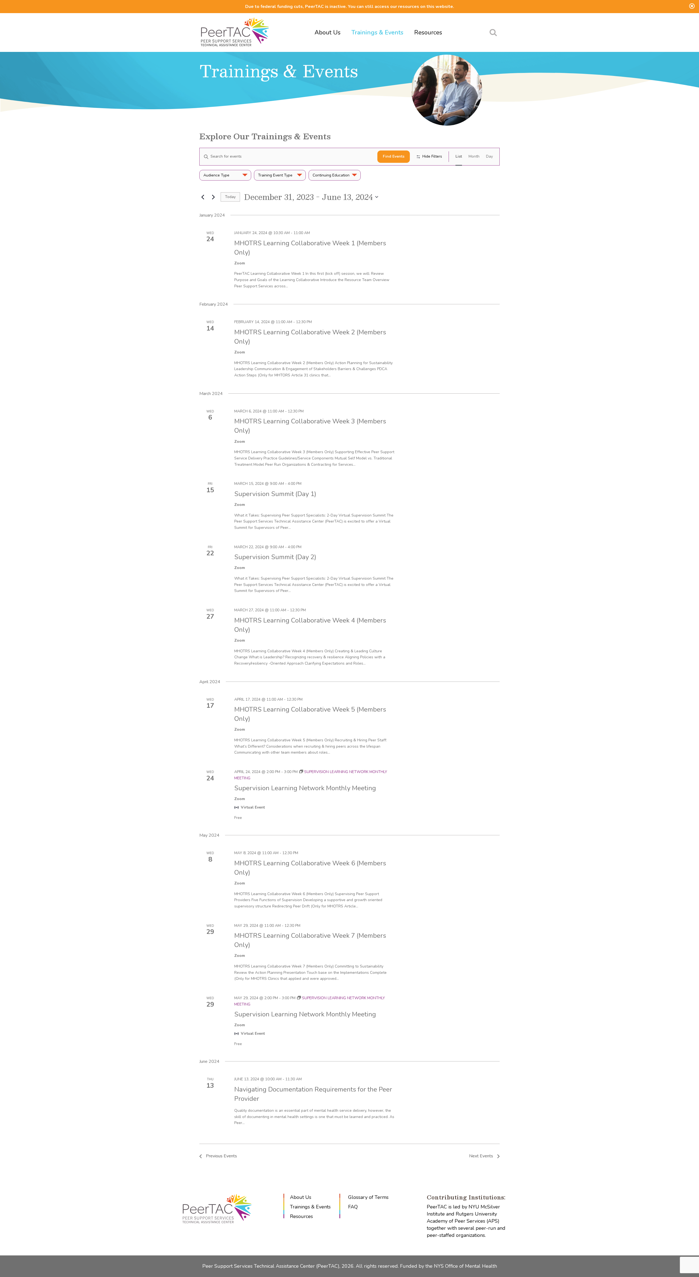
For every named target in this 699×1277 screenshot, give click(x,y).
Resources (428, 32)
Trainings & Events (377, 32)
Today (230, 196)
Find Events (393, 156)
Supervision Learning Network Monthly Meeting (305, 788)
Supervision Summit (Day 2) (275, 557)
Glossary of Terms (368, 1197)
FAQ (353, 1207)
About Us (327, 32)
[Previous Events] (202, 197)
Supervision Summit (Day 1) (275, 493)
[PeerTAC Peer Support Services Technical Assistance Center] (234, 32)
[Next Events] (213, 197)
